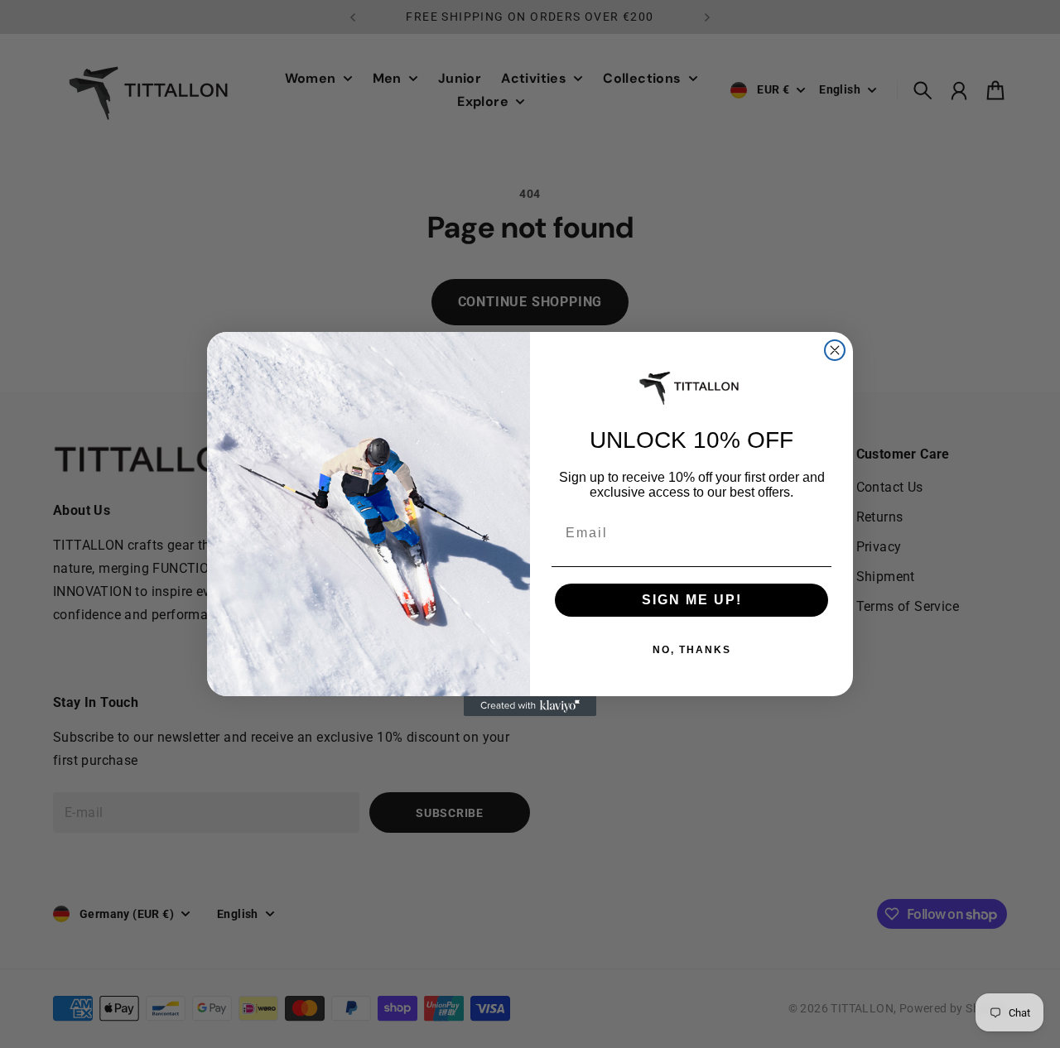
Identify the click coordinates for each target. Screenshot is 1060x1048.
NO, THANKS (692, 650)
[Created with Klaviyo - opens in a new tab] (530, 706)
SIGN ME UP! (692, 600)
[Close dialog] (835, 350)
